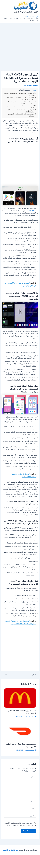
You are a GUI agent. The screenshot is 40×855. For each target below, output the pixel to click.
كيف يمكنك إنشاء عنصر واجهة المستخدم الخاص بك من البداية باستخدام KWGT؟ (20, 102)
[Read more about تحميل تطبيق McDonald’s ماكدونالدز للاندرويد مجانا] (20, 698)
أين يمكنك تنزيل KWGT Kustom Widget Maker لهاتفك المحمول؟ (19, 94)
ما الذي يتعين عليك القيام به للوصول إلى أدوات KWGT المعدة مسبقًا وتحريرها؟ (20, 98)
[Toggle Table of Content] (33, 90)
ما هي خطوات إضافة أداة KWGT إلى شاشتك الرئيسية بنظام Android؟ (20, 111)
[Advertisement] (20, 49)
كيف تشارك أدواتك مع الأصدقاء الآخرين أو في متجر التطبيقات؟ (21, 115)
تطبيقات (27, 716)
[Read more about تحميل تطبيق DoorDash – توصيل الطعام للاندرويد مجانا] (20, 731)
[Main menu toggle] (4, 7)
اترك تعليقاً (33, 716)
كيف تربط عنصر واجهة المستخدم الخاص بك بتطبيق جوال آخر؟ (20, 106)
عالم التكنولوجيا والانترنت (26, 11)
